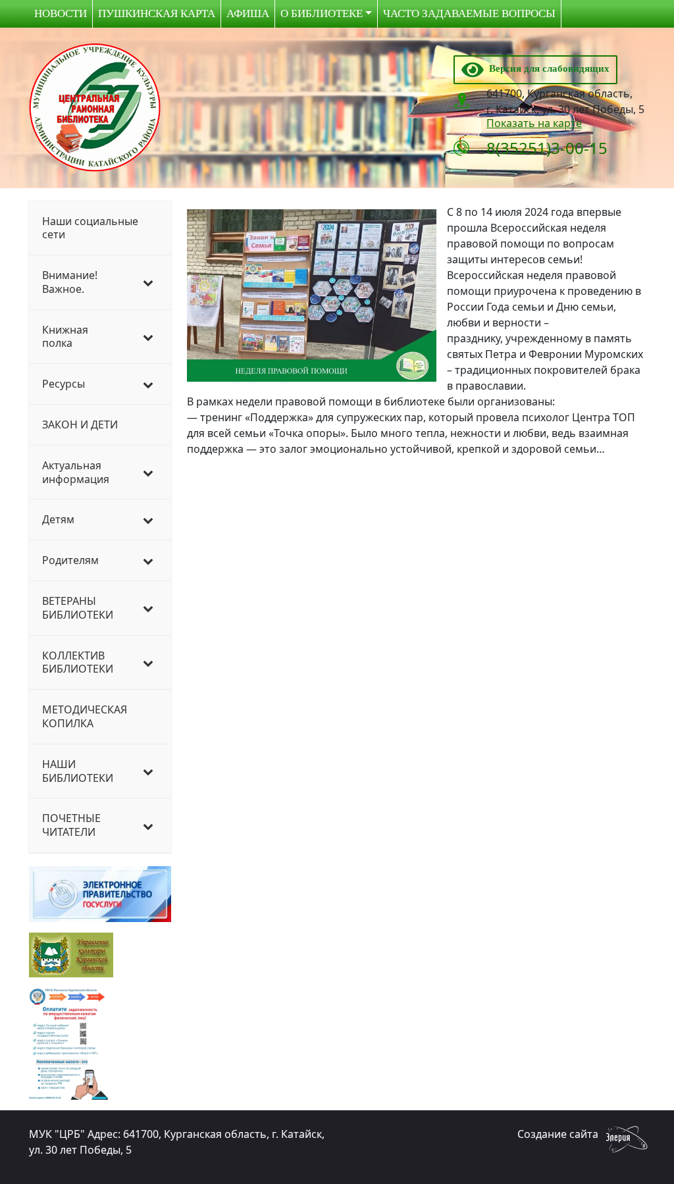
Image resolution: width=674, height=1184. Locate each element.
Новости (60, 13)
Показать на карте (534, 123)
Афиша (247, 13)
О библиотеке (321, 13)
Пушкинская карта (156, 13)
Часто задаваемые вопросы (469, 13)
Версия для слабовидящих (546, 68)
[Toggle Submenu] (148, 282)
